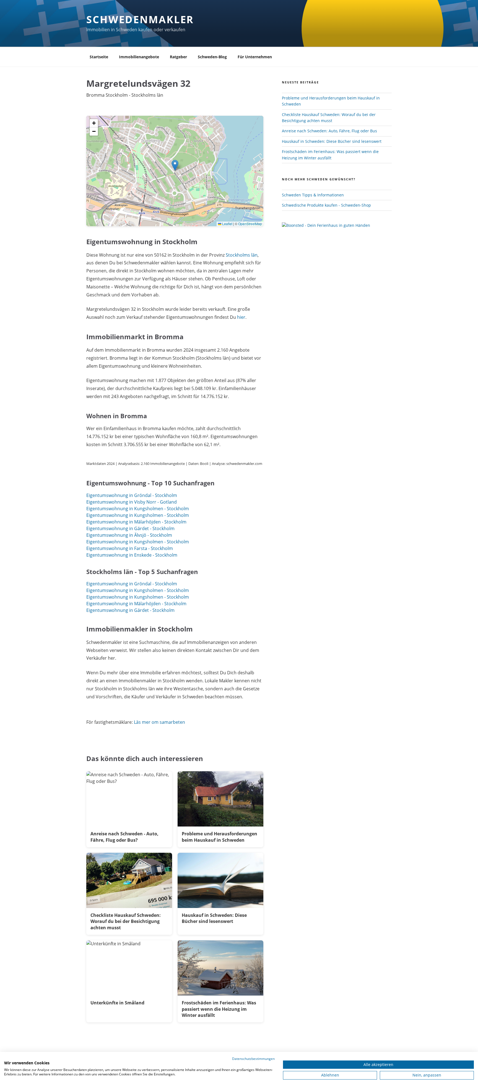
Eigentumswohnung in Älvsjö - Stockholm (129, 535)
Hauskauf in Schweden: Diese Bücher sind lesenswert (331, 141)
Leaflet (226, 223)
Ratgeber (178, 56)
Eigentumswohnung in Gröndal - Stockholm (131, 495)
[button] (175, 165)
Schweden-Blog (212, 56)
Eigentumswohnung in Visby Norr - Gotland (131, 502)
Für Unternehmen (255, 56)
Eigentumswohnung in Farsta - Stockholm (129, 548)
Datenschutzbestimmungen (253, 1058)
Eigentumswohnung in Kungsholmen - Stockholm (137, 509)
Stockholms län (242, 255)
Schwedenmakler (140, 19)
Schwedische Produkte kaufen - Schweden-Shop (326, 205)
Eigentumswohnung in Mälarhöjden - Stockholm (136, 522)
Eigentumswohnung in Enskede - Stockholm (131, 555)
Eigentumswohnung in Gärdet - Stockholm (130, 528)
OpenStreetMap (250, 223)
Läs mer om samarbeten (159, 722)
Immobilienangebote (139, 56)
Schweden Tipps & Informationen (313, 195)
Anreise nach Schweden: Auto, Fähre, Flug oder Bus (329, 130)
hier (241, 317)
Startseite (99, 56)
